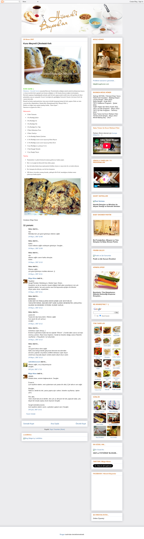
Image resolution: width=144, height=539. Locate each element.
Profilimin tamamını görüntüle (103, 81)
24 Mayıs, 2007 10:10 (35, 262)
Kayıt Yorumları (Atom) (57, 429)
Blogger (62, 534)
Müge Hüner (32, 278)
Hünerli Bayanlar (105, 316)
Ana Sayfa (55, 424)
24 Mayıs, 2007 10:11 (35, 274)
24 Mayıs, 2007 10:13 (35, 340)
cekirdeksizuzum (34, 362)
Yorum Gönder (30, 414)
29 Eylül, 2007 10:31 (35, 410)
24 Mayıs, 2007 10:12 (35, 308)
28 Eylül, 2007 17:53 (35, 369)
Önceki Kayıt (81, 424)
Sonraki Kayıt (28, 424)
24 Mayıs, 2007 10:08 (35, 236)
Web (97, 316)
